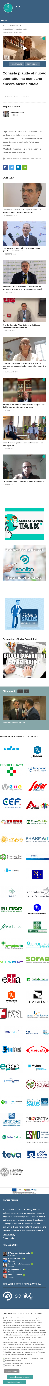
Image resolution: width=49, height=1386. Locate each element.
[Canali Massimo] (5, 1270)
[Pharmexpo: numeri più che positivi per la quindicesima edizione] (24, 233)
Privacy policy (9, 1238)
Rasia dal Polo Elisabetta (19, 1264)
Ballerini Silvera (17, 113)
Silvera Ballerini (35, 159)
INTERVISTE (25, 96)
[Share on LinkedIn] (18, 167)
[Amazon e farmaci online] (24, 708)
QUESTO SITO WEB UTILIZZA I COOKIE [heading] (22, 1313)
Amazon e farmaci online (14, 722)
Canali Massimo (15, 1269)
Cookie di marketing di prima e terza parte (18, 1363)
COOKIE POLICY (27, 1354)
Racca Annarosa (15, 1258)
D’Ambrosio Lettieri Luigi (19, 1253)
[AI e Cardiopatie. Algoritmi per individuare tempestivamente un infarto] (24, 310)
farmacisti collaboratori (21, 159)
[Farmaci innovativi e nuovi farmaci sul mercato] (24, 466)
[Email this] (24, 167)
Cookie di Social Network (13, 1365)
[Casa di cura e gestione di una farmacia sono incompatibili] (24, 428)
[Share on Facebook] (5, 167)
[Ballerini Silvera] (6, 114)
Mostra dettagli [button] (11, 1371)
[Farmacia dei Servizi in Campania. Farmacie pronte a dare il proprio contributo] (24, 195)
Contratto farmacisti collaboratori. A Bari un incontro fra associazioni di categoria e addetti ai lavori (24, 366)
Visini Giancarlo (15, 1275)
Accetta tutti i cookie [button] (14, 1382)
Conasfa (9, 159)
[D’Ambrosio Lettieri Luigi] (5, 1254)
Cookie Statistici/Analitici (13, 1360)
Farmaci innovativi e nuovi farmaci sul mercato (23, 481)
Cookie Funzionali (37, 1358)
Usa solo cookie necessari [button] (20, 1377)
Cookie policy (9, 1235)
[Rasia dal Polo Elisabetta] (5, 1265)
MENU (5, 20)
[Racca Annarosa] (5, 1260)
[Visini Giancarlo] (5, 1276)
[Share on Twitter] (11, 167)
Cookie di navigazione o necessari (16, 1358)
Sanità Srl (39, 1230)
